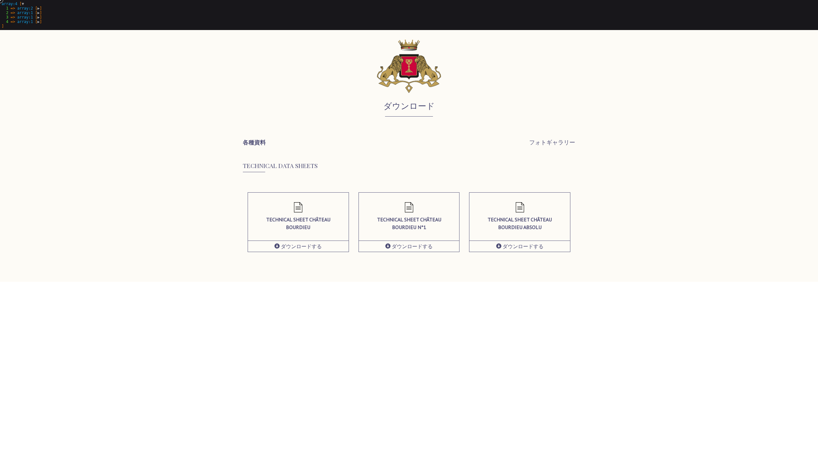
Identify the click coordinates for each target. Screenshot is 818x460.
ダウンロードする (301, 246)
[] (22, 15)
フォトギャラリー (552, 142)
